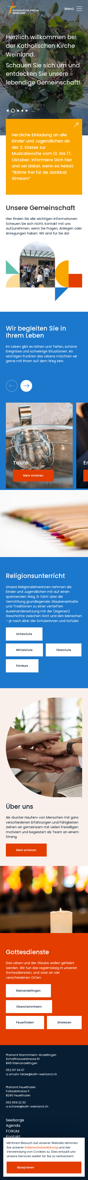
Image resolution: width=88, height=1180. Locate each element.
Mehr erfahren (26, 850)
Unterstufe (24, 634)
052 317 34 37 (15, 1070)
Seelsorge (15, 1120)
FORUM (12, 1131)
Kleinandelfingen (28, 991)
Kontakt (13, 1136)
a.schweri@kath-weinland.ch (27, 1106)
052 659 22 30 (16, 1102)
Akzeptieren (25, 1167)
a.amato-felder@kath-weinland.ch (31, 1074)
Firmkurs (22, 666)
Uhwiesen (64, 1022)
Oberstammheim (29, 1007)
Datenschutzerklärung (41, 1147)
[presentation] (73, 9)
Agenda (13, 1125)
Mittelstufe (24, 650)
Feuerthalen (25, 1022)
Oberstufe (63, 650)
